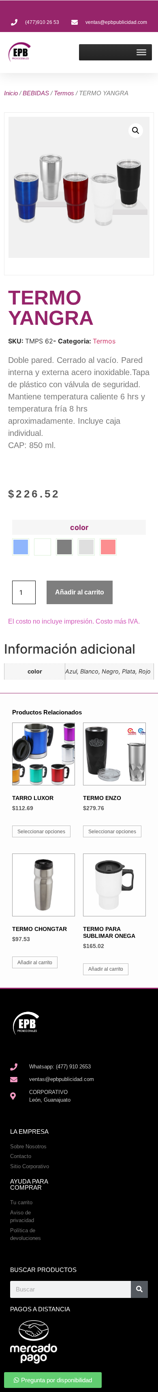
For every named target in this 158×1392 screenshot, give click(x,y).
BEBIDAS (36, 93)
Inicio (11, 93)
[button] (135, 130)
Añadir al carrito (79, 592)
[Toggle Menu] (141, 52)
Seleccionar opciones (41, 831)
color (79, 527)
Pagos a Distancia (40, 1309)
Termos (64, 93)
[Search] (139, 1289)
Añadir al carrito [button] (34, 962)
